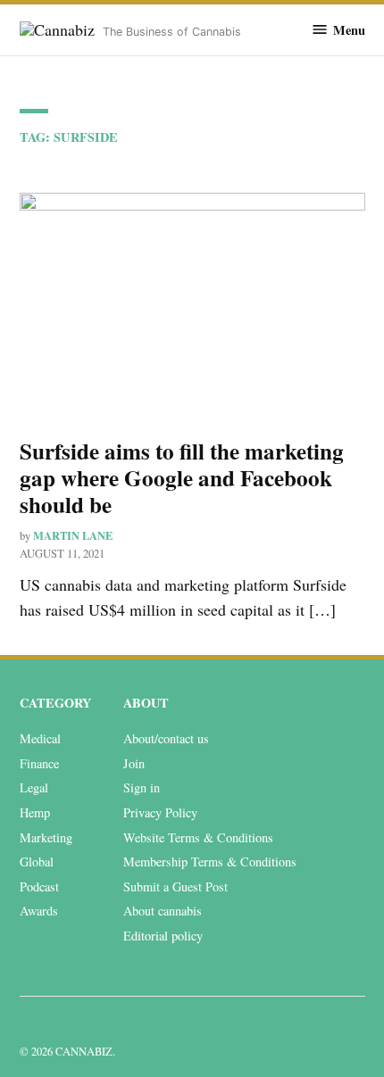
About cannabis (162, 910)
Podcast (39, 886)
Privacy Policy (160, 812)
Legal (34, 787)
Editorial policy (163, 935)
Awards (39, 910)
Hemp (35, 812)
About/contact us (166, 738)
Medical (40, 738)
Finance (39, 763)
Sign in (141, 787)
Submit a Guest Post (175, 886)
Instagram (69, 1024)
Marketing (46, 837)
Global (37, 861)
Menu (349, 29)
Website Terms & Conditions (198, 837)
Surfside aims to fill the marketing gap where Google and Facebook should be (182, 478)
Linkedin (31, 1024)
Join (134, 763)
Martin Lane (73, 535)
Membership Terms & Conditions (209, 861)
